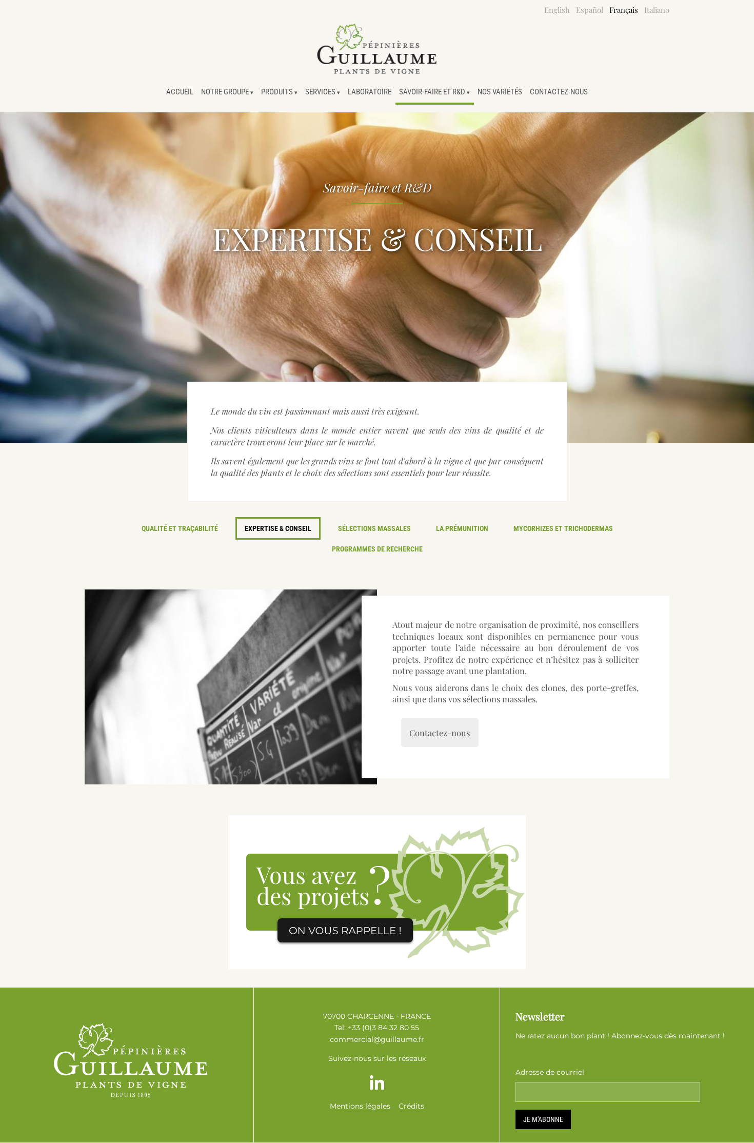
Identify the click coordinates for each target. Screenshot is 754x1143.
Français (623, 10)
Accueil (179, 91)
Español (589, 10)
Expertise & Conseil (278, 528)
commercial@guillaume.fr (377, 1039)
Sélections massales (374, 528)
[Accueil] (377, 48)
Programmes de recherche (377, 549)
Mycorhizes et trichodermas (563, 528)
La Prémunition (462, 528)
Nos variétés (500, 91)
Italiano (656, 10)
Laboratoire (369, 91)
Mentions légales (360, 1106)
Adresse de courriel (549, 1072)
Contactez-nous (559, 91)
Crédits (411, 1106)
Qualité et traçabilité (180, 528)
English (557, 10)
